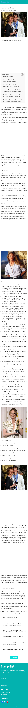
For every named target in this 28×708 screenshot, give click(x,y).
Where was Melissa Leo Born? (9, 79)
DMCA (3, 683)
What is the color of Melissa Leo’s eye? (13, 101)
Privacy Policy (4, 694)
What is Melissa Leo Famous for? (10, 78)
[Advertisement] (14, 57)
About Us (3, 681)
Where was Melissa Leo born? (11, 93)
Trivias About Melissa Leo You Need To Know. (12, 89)
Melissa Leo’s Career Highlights (9, 81)
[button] (26, 2)
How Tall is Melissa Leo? (8, 88)
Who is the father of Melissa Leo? (12, 94)
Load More (14, 657)
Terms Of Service (5, 692)
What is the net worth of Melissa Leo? (13, 98)
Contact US (4, 685)
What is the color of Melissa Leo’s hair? (13, 99)
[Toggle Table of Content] (21, 74)
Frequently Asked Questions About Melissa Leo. (13, 91)
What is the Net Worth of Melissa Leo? (11, 86)
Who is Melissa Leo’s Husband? (9, 84)
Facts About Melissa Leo (8, 76)
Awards (4, 83)
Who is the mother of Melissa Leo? (12, 96)
